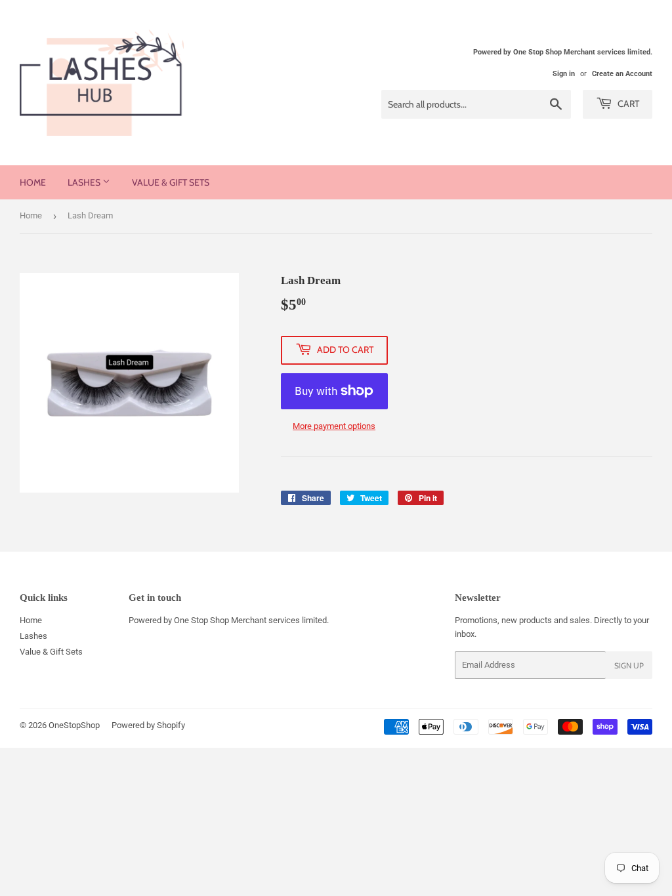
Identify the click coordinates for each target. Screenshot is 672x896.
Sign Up (629, 665)
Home (33, 182)
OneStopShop (74, 725)
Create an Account (622, 74)
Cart (627, 104)
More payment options (334, 426)
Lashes (85, 182)
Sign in (564, 74)
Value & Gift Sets (170, 182)
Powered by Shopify (148, 725)
